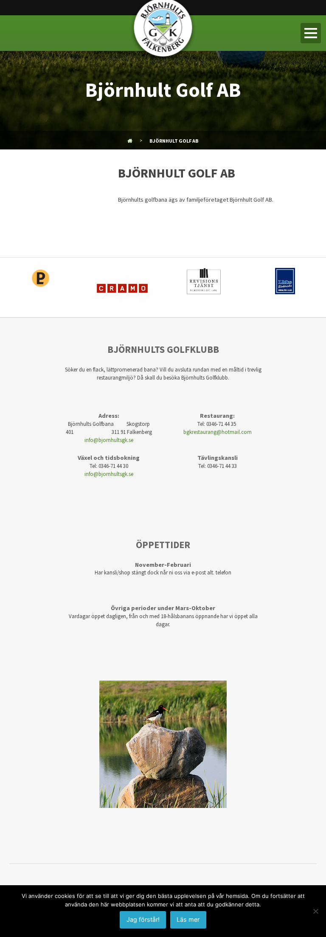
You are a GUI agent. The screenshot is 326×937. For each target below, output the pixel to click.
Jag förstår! (143, 919)
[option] (40, 287)
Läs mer (188, 919)
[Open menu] (311, 33)
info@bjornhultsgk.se (108, 439)
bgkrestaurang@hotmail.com (217, 431)
